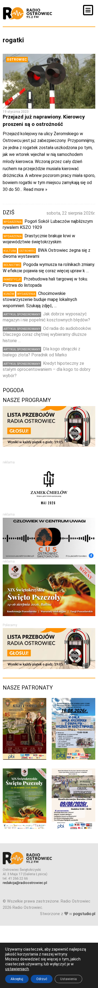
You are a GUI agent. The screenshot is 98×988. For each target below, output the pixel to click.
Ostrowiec (17, 59)
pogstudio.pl (84, 914)
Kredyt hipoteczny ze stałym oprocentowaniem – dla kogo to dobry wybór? (46, 369)
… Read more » (33, 189)
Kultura (10, 251)
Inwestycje (12, 279)
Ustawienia (68, 979)
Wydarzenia (13, 222)
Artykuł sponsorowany (22, 314)
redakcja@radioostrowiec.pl (25, 883)
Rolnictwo (12, 265)
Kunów (9, 294)
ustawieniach (17, 969)
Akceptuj (17, 979)
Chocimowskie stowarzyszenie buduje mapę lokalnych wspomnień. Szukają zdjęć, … (40, 299)
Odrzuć (41, 979)
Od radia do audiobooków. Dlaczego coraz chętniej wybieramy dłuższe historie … (47, 334)
